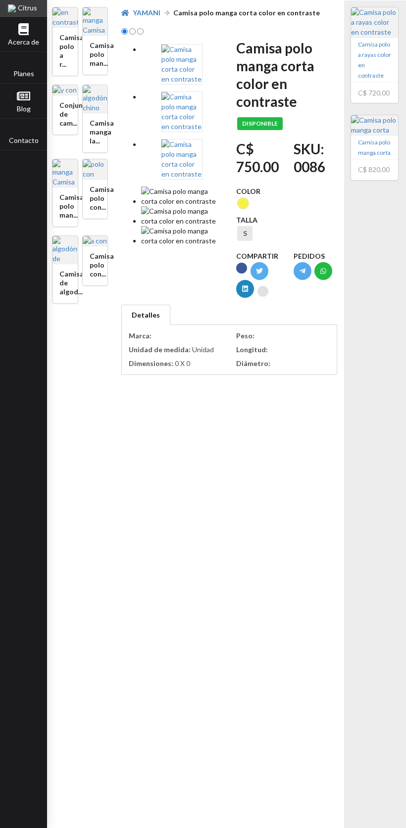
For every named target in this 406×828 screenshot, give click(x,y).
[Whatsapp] (323, 271)
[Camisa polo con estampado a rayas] (95, 241)
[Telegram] (302, 271)
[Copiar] (262, 291)
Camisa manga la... (95, 132)
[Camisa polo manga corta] (95, 21)
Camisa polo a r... (65, 50)
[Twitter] (259, 271)
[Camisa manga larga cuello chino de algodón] (95, 99)
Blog (24, 108)
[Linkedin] (245, 289)
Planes (23, 73)
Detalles (146, 315)
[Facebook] (241, 268)
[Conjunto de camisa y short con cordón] (65, 90)
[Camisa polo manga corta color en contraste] (65, 173)
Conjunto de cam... (65, 114)
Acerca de (23, 42)
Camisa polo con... (95, 198)
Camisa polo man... (95, 54)
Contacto (24, 140)
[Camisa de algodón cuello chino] (65, 250)
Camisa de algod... (65, 283)
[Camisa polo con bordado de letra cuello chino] (95, 169)
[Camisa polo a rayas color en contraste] (65, 17)
